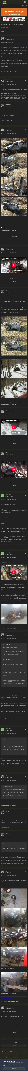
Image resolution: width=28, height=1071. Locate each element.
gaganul (7, 871)
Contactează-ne (19, 1056)
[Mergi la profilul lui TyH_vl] (2, 129)
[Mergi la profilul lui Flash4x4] (2, 80)
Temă (12, 1056)
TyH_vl (6, 129)
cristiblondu (8, 104)
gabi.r (3, 31)
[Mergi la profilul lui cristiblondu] (2, 105)
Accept (14, 1068)
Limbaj (7, 1056)
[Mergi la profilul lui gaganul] (2, 871)
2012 (10, 32)
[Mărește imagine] (4, 227)
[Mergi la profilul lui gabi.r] (2, 38)
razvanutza (8, 494)
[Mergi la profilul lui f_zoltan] (2, 812)
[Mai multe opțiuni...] (25, 39)
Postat (9, 39)
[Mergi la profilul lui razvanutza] (2, 495)
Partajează (14, 1042)
